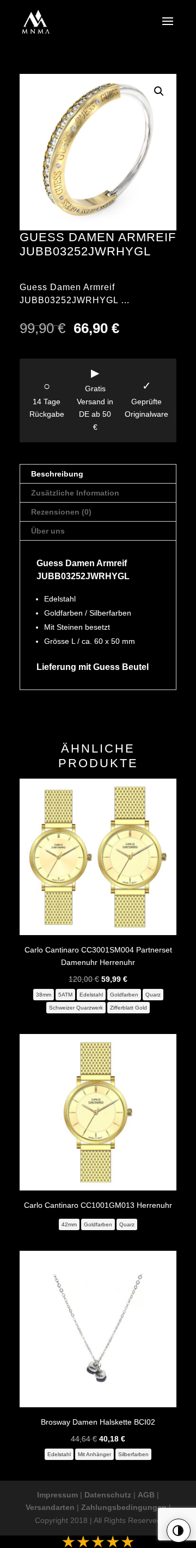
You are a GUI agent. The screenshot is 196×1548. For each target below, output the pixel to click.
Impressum (57, 1494)
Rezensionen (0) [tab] (61, 511)
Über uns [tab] (48, 531)
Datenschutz (107, 1494)
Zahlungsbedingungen (124, 1507)
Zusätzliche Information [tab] (75, 492)
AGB (146, 1494)
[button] (159, 91)
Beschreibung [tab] (57, 473)
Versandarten (50, 1507)
